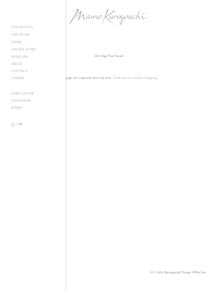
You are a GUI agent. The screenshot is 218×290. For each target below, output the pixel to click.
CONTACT (19, 71)
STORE (16, 42)
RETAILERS (19, 57)
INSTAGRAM (21, 101)
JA (13, 124)
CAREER (17, 78)
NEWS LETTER (22, 94)
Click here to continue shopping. (135, 78)
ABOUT (17, 64)
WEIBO (17, 108)
